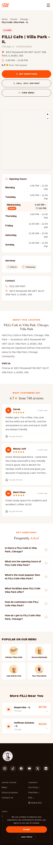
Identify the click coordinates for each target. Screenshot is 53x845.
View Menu (28, 92)
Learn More (26, 837)
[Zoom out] (47, 118)
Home (5, 19)
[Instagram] (5, 768)
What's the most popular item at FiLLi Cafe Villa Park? (22, 576)
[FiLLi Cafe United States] (5, 5)
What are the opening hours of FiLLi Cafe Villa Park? (23, 563)
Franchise (33, 792)
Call (28, 83)
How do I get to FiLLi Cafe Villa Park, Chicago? (23, 617)
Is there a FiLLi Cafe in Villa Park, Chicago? (21, 549)
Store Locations (10, 792)
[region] (26, 140)
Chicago (24, 19)
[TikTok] (13, 768)
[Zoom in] (47, 114)
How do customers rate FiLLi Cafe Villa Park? (21, 603)
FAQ (30, 797)
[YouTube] (29, 768)
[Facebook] (21, 768)
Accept (26, 829)
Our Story (33, 787)
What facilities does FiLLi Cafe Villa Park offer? (22, 590)
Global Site (36, 802)
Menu (4, 787)
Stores (13, 19)
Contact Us (7, 797)
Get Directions (28, 74)
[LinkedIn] (46, 768)
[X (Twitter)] (38, 768)
